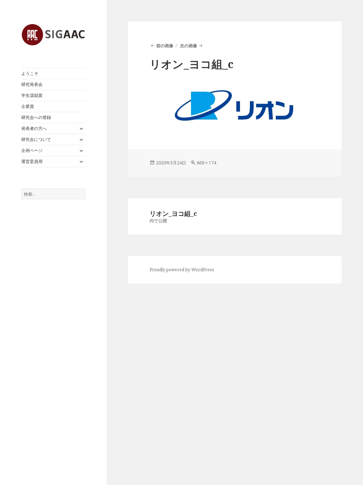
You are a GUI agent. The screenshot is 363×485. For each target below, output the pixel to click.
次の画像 (188, 46)
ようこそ (29, 73)
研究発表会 (32, 84)
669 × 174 (206, 163)
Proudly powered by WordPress (182, 270)
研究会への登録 (36, 117)
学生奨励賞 (32, 95)
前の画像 (164, 46)
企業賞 (27, 106)
